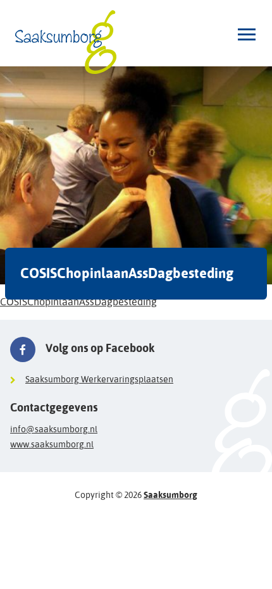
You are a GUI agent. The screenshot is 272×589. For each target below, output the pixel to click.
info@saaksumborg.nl (53, 429)
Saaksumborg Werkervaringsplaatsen (99, 379)
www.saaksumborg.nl (52, 444)
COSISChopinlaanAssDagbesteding (78, 302)
